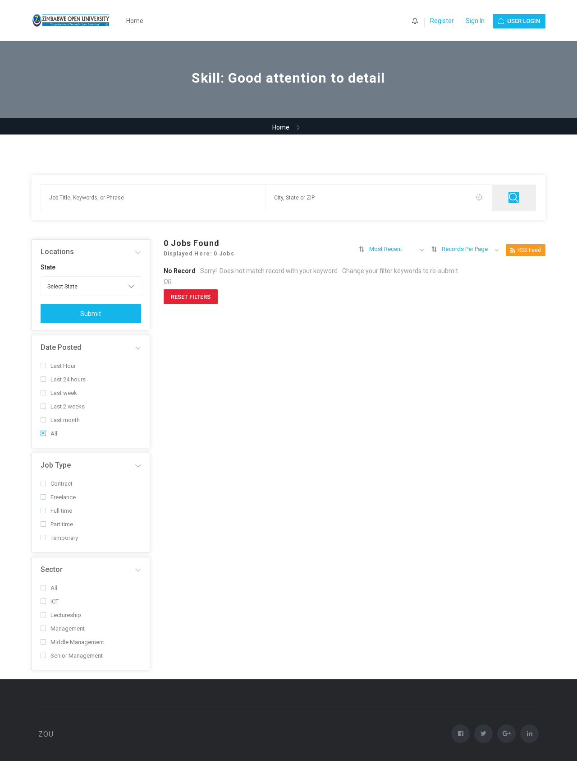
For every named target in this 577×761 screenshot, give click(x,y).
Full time (61, 511)
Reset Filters (191, 296)
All (53, 433)
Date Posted (61, 347)
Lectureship (65, 615)
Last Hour (63, 366)
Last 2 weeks (67, 406)
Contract (61, 484)
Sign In (475, 20)
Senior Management (76, 656)
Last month (65, 420)
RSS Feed (529, 250)
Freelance (63, 497)
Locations (57, 251)
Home (134, 20)
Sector (52, 569)
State (48, 267)
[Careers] (76, 20)
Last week (63, 393)
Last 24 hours (68, 379)
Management (67, 628)
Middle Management (77, 642)
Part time (61, 524)
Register (442, 20)
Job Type (56, 465)
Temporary (64, 538)
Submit (90, 313)
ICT (54, 601)
